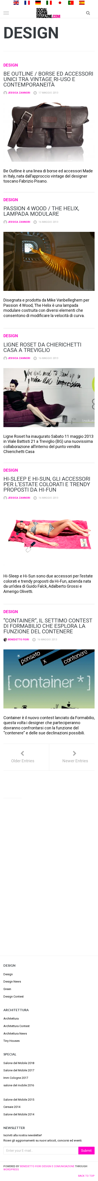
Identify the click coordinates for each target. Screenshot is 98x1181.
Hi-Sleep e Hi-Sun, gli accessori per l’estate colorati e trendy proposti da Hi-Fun (46, 484)
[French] (27, 2)
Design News (12, 981)
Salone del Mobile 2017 (18, 1070)
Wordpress (11, 1169)
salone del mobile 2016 (18, 1085)
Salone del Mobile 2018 (18, 1063)
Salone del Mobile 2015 (18, 1099)
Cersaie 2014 (11, 1107)
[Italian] (49, 2)
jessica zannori (18, 92)
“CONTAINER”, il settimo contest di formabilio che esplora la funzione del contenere (47, 626)
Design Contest (13, 996)
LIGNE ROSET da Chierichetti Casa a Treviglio (42, 347)
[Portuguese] (70, 2)
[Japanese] (59, 2)
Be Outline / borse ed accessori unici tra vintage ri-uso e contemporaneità (48, 79)
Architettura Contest (16, 1026)
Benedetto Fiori (18, 639)
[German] (38, 2)
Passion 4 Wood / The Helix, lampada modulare (41, 211)
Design (10, 65)
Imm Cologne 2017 (15, 1077)
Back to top (86, 1175)
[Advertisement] (49, 873)
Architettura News (15, 1033)
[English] (16, 2)
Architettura (11, 1018)
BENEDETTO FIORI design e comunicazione (47, 1166)
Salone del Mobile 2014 (18, 1114)
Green (7, 989)
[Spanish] (81, 2)
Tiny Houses (11, 1040)
